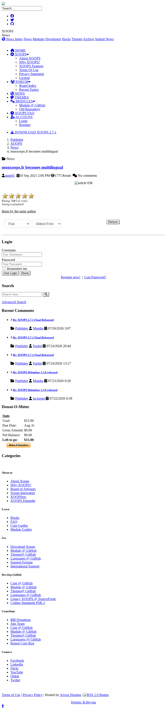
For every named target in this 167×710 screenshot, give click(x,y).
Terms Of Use (28, 70)
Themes (77, 39)
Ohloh (14, 676)
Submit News (104, 39)
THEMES (21, 97)
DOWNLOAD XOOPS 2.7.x (35, 132)
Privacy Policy (33, 695)
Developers (53, 39)
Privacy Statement (31, 74)
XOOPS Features (31, 66)
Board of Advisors (23, 489)
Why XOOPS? (29, 62)
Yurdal (37, 346)
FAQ (13, 521)
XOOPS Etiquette (22, 501)
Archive (88, 39)
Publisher (16, 139)
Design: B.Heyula (83, 702)
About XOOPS (29, 58)
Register (24, 125)
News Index (14, 39)
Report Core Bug (22, 643)
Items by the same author (19, 211)
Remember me (16, 269)
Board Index (27, 85)
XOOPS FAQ (24, 113)
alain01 (10, 175)
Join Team (17, 624)
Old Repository (29, 109)
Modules (39, 39)
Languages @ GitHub (25, 558)
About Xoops (19, 481)
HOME (20, 50)
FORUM (21, 82)
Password (8, 260)
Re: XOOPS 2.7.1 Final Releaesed (33, 319)
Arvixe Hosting (70, 695)
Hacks (66, 39)
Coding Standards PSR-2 (27, 603)
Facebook (17, 660)
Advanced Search (14, 302)
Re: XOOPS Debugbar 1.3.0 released (35, 372)
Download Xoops (22, 546)
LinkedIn (16, 664)
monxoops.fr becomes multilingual (32, 167)
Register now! (70, 277)
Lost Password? (95, 277)
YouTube (16, 672)
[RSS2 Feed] (96, 695)
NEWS (19, 93)
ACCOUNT (24, 117)
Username (9, 250)
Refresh (113, 222)
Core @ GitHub (21, 583)
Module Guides (21, 529)
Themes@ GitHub (23, 554)
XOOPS (20, 54)
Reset (25, 273)
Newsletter (22, 464)
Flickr (14, 668)
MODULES (24, 101)
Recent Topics (29, 89)
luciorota (39, 398)
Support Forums (21, 562)
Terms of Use (11, 695)
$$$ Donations (20, 620)
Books (14, 518)
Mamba (38, 328)
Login (23, 121)
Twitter (15, 680)
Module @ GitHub (32, 105)
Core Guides (19, 525)
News (28, 39)
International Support (24, 566)
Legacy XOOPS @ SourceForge (33, 599)
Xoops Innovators (22, 493)
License (24, 78)
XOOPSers (18, 497)
